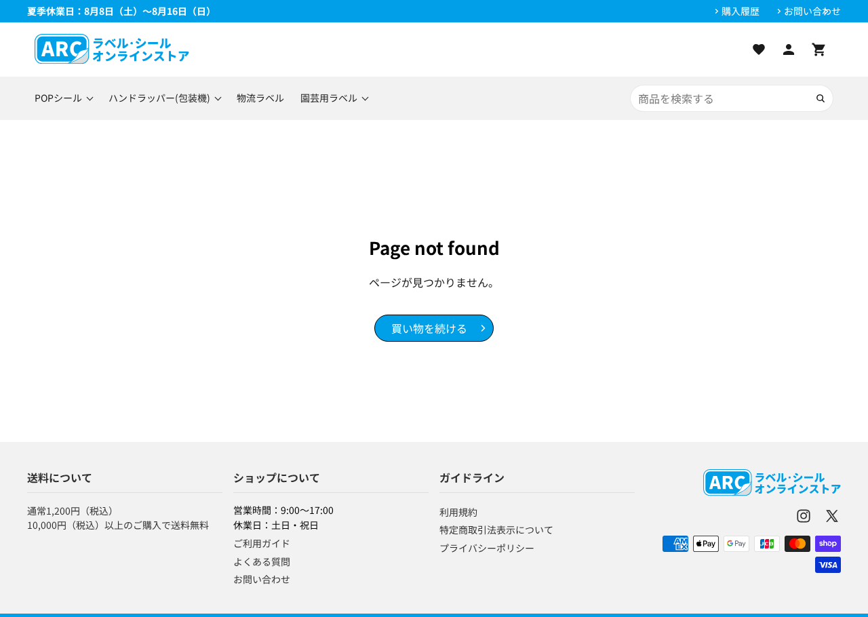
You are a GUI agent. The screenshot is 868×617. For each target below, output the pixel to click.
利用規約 (458, 512)
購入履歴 (741, 11)
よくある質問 (261, 561)
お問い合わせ (812, 11)
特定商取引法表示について (496, 529)
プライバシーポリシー (486, 548)
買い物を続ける (429, 328)
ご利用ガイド (261, 543)
